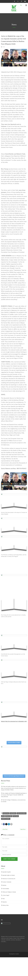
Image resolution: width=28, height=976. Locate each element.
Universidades (5, 888)
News (3, 46)
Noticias (4, 885)
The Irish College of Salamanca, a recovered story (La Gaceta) (13, 800)
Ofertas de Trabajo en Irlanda (9, 892)
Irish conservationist (21, 813)
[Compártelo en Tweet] (6, 824)
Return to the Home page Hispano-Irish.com (14, 776)
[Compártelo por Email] (11, 824)
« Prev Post (4, 829)
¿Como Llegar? (5, 895)
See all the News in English (14, 742)
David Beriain (13, 813)
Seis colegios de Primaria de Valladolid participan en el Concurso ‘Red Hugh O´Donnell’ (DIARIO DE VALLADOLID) (14, 795)
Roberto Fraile (9, 816)
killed (3, 816)
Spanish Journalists (6, 818)
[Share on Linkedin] (9, 824)
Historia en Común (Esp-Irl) (8, 878)
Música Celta (5, 905)
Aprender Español (6, 872)
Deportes (4, 902)
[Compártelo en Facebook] (4, 824)
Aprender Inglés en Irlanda (8, 875)
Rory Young (15, 816)
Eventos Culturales (6, 882)
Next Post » (23, 829)
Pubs (3, 898)
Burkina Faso (5, 813)
